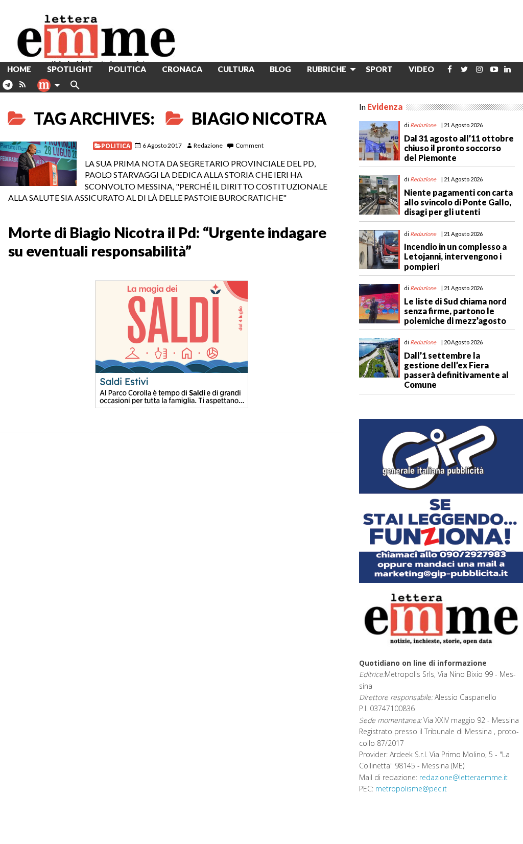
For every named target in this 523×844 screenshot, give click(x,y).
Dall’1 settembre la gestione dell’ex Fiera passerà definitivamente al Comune (456, 370)
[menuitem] (449, 69)
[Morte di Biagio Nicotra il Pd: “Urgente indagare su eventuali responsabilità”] (38, 164)
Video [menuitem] (421, 69)
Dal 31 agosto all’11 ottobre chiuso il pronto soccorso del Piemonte (459, 147)
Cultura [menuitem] (236, 69)
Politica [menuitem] (127, 69)
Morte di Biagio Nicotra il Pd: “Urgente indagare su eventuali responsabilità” (167, 241)
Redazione (208, 145)
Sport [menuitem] (379, 69)
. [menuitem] (7, 88)
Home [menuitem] (19, 69)
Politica (115, 146)
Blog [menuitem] (280, 69)
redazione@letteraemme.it (463, 777)
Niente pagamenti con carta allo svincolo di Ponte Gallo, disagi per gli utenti (458, 202)
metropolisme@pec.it (411, 788)
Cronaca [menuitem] (182, 69)
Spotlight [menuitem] (70, 69)
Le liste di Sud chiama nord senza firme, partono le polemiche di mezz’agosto (455, 310)
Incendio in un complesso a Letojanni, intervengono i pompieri (455, 256)
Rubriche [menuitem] (326, 69)
